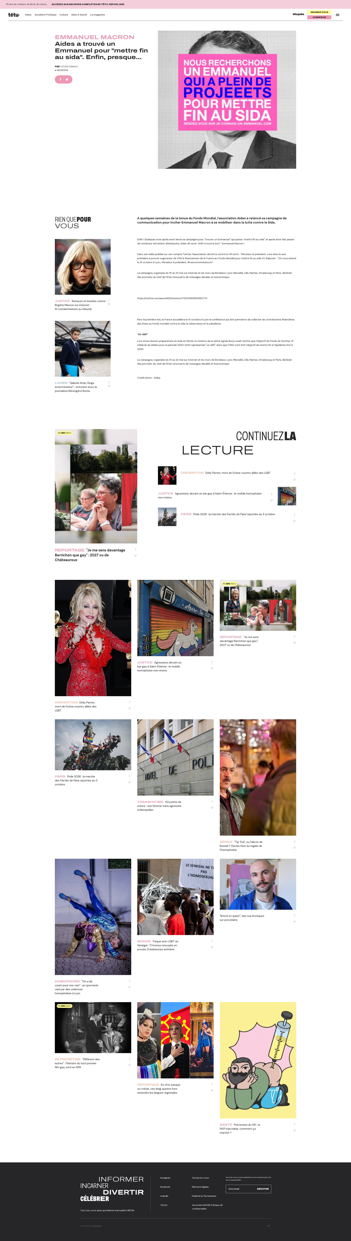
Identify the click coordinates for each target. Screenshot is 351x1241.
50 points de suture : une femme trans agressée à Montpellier (159, 806)
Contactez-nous (200, 1177)
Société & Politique (45, 15)
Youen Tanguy (69, 66)
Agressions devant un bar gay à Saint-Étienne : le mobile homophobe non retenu (159, 666)
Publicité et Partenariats (204, 1196)
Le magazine (97, 15)
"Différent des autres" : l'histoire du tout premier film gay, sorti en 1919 (77, 1063)
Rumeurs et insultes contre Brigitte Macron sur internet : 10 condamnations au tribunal (80, 305)
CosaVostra (96, 1226)
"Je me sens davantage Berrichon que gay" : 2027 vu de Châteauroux (90, 555)
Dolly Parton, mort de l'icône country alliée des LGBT (238, 473)
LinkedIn (164, 1196)
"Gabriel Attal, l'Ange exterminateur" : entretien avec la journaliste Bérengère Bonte (76, 387)
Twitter (164, 1205)
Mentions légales (200, 1186)
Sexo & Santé (79, 15)
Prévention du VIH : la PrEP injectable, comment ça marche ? (240, 1128)
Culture (64, 15)
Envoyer (263, 1189)
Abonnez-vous (319, 12)
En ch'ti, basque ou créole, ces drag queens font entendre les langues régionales (158, 1088)
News (28, 15)
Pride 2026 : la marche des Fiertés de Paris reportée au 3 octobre (234, 514)
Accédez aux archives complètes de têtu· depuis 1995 (88, 4)
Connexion (319, 17)
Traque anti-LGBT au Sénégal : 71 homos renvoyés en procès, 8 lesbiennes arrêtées (157, 945)
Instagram (165, 1177)
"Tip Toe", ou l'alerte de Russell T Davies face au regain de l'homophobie (241, 846)
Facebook (165, 1186)
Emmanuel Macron (94, 37)
